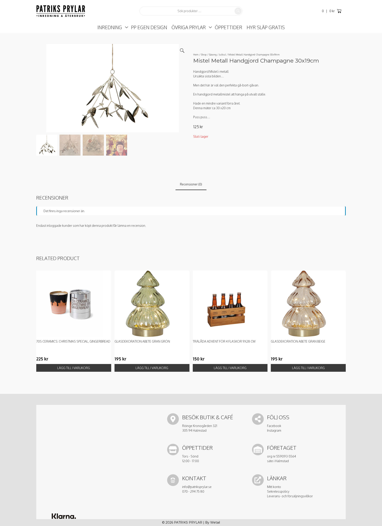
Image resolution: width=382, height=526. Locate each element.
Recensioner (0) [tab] (191, 184)
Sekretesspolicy (278, 491)
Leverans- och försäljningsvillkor (290, 496)
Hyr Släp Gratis (266, 27)
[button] (182, 50)
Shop (203, 54)
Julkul (222, 54)
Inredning (109, 27)
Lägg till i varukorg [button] (73, 368)
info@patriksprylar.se (197, 487)
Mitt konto (274, 487)
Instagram (274, 430)
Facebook (274, 426)
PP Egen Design (149, 27)
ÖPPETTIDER (228, 27)
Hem (196, 54)
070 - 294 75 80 (193, 491)
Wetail (215, 522)
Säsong (213, 54)
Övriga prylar (189, 27)
